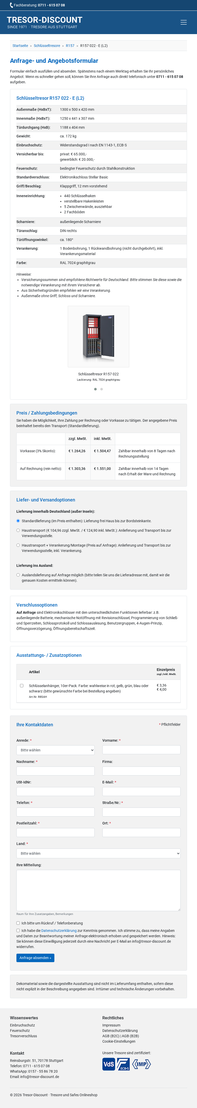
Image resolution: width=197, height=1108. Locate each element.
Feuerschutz (20, 1031)
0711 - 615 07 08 (51, 5)
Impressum (111, 1025)
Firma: (107, 762)
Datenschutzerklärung (59, 931)
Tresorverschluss (23, 1036)
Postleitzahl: (28, 823)
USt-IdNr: (23, 782)
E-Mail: (109, 782)
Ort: (106, 823)
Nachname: (26, 762)
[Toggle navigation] (183, 22)
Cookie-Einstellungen (118, 1041)
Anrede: (24, 740)
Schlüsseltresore (47, 46)
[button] (95, 389)
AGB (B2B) (130, 1036)
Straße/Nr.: (112, 803)
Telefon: (24, 803)
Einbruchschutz (22, 1025)
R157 (70, 46)
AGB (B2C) (111, 1036)
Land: (22, 844)
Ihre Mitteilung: (29, 865)
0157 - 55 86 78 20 (43, 1071)
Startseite (20, 46)
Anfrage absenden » (35, 958)
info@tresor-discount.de (39, 1077)
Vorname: (111, 740)
